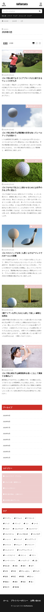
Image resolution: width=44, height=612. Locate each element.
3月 (22, 21)
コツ (27, 523)
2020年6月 (6, 433)
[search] (39, 11)
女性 (6, 571)
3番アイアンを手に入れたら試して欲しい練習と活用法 (21, 314)
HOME (6, 21)
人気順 (11, 43)
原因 (16, 566)
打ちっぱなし (25, 571)
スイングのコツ (36, 226)
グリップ (17, 523)
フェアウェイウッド (25, 550)
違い (32, 582)
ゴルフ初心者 (23, 534)
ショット (8, 539)
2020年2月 (6, 458)
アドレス (19, 518)
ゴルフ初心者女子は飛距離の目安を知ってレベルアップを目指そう (22, 134)
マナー (33, 555)
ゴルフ (7, 529)
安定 (14, 571)
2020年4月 (6, 445)
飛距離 (17, 587)
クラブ (9, 16)
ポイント (23, 555)
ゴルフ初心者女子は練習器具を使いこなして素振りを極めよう (22, 374)
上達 (35, 560)
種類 (22, 576)
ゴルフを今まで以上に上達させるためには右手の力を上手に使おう (22, 188)
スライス (8, 545)
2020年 (14, 21)
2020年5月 (6, 439)
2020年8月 (6, 421)
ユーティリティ (10, 560)
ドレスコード (9, 550)
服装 (6, 576)
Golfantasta (22, 4)
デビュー (19, 545)
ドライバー (30, 545)
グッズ (7, 523)
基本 (24, 566)
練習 (16, 582)
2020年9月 (6, 415)
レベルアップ (24, 560)
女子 (32, 566)
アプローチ (30, 518)
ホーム (5, 600)
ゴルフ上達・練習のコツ (34, 161)
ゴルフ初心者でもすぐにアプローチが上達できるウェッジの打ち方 (22, 79)
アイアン (8, 518)
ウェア (15, 16)
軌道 (24, 582)
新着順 (5, 43)
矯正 (14, 576)
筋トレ (31, 576)
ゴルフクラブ (32, 529)
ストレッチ (22, 16)
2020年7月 (6, 427)
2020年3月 (6, 451)
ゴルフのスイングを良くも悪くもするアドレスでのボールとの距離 (22, 254)
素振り (7, 582)
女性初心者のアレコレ (35, 106)
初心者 (4, 16)
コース (36, 523)
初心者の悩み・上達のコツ (33, 51)
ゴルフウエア (19, 529)
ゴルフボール (9, 534)
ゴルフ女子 (36, 534)
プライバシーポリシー (19, 600)
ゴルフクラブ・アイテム (34, 286)
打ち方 (37, 571)
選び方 (7, 587)
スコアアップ (31, 539)
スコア (29, 16)
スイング (19, 539)
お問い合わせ (35, 600)
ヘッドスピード (10, 555)
